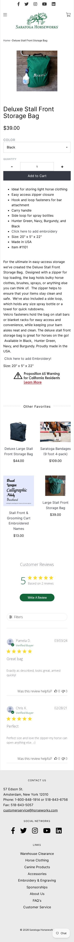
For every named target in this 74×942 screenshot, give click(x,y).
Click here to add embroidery (34, 231)
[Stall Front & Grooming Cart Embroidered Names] (18, 491)
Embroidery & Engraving (37, 880)
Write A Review (37, 597)
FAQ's (37, 900)
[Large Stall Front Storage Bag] (55, 486)
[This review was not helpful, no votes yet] (63, 691)
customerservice (16, 810)
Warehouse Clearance (37, 854)
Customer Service (37, 907)
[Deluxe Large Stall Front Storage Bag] (18, 432)
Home (6, 40)
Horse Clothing (37, 860)
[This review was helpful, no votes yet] (55, 691)
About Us (37, 894)
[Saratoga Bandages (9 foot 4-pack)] (55, 432)
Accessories (37, 874)
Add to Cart (37, 176)
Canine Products (37, 867)
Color (9, 140)
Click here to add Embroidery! (27, 358)
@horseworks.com (43, 810)
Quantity (9, 159)
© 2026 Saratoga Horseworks (37, 929)
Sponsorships (37, 887)
